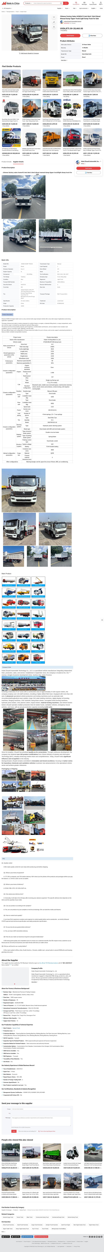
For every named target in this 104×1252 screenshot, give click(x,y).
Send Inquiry (70, 35)
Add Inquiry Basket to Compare (30, 53)
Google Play (16, 1236)
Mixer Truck (29, 1217)
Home (3, 11)
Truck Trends (45, 1228)
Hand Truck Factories (22, 1225)
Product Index (80, 1241)
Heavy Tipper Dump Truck (22, 1228)
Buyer (66, 8)
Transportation (10, 11)
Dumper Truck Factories (52, 1225)
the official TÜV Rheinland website (48, 963)
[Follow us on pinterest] (99, 1236)
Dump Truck (23, 11)
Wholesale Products (52, 1241)
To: (10, 1113)
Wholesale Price (61, 1241)
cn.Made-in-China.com (67, 1243)
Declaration (69, 1246)
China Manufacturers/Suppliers (39, 1241)
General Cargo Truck (8, 1217)
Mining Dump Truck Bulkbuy (59, 1228)
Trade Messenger (27, 1236)
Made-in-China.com (45, 1243)
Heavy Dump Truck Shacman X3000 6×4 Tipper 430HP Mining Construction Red (31, 91)
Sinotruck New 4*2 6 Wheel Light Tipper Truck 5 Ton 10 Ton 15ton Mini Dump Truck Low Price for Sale (31, 1194)
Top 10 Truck (35, 1228)
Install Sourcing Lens (42, 1236)
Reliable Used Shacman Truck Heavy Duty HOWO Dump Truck (31, 149)
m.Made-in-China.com (56, 1243)
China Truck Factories (8, 1225)
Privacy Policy (77, 1246)
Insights (86, 1241)
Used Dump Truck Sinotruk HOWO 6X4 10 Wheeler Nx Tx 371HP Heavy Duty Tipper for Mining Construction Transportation (52, 120)
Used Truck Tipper (65, 1225)
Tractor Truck (20, 1217)
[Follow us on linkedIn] (101, 1236)
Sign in (100, 4)
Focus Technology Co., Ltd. (41, 1246)
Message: (8, 1117)
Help (74, 8)
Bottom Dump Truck (73, 1217)
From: (9, 1109)
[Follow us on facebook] (90, 1236)
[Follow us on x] (92, 1236)
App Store (5, 1236)
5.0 (83, 163)
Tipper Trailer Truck (7, 1228)
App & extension (83, 8)
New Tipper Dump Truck (79, 1225)
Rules (101, 8)
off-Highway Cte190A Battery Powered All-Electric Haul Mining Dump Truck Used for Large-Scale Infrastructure (10, 149)
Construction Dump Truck (42, 1217)
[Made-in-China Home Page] (10, 3)
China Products (27, 1241)
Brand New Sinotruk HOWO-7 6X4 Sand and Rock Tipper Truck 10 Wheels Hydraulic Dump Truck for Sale (10, 120)
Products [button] (27, 3)
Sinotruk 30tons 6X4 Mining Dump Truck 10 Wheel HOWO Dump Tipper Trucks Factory (93, 1194)
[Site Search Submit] (66, 3)
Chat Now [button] (93, 35)
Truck (17, 11)
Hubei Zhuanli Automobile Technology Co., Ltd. (73, 21)
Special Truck (16, 1028)
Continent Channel (71, 1241)
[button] (61, 3)
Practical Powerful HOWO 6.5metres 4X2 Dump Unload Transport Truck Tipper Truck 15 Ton (11, 1194)
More (3, 1231)
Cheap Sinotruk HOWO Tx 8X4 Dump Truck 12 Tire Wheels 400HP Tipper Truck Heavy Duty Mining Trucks (72, 149)
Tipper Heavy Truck (93, 1225)
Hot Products (19, 1241)
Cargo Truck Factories (36, 1225)
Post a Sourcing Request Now (46, 1131)
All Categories (7, 8)
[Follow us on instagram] (94, 1236)
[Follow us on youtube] (97, 1236)
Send (14, 1131)
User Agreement (60, 1246)
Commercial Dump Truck (58, 1217)
